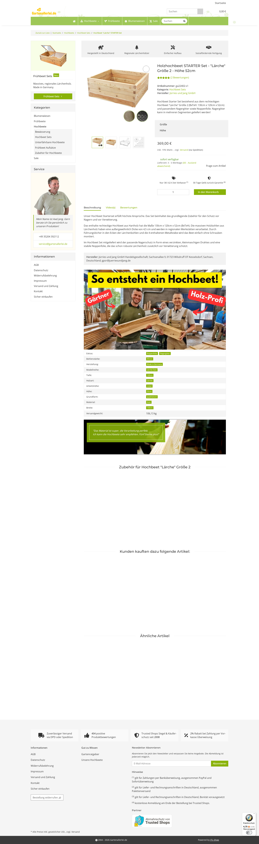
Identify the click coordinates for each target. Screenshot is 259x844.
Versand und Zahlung (46, 286)
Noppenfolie (152, 353)
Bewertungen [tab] (128, 207)
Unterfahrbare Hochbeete (50, 142)
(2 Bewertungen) (179, 77)
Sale (36, 158)
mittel (149, 386)
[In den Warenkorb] (86, 62)
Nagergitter (165, 353)
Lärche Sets (152, 369)
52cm (149, 391)
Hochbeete (40, 126)
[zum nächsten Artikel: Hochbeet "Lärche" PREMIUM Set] (225, 33)
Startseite (220, 3)
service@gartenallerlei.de (53, 244)
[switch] (249, 832)
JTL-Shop (214, 839)
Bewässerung (42, 131)
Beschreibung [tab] (92, 207)
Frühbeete (40, 121)
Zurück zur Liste (43, 32)
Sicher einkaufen (43, 296)
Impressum (40, 280)
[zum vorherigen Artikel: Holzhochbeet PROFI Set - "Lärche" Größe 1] (220, 33)
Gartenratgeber (90, 754)
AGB (36, 265)
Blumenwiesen (42, 116)
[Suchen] (200, 11)
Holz (149, 402)
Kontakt (38, 291)
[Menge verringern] (160, 192)
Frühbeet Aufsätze (45, 147)
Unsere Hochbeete (92, 760)
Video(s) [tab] (110, 207)
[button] (208, 11)
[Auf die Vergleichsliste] (146, 69)
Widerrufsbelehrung (45, 275)
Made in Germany (154, 364)
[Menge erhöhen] (186, 192)
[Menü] (254, 814)
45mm (149, 359)
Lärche (150, 380)
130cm (150, 407)
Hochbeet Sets (177, 89)
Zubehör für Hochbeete (48, 153)
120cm (150, 375)
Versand (184, 149)
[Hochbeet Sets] (53, 56)
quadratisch (152, 396)
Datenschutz (41, 270)
